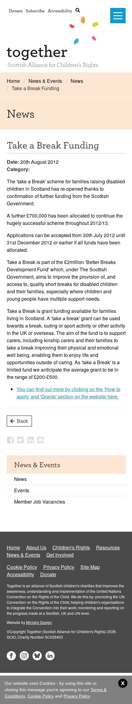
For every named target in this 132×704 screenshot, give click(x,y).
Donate (16, 10)
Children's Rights (71, 547)
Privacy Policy (58, 566)
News (77, 80)
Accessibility (60, 10)
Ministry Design (39, 622)
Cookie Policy (22, 566)
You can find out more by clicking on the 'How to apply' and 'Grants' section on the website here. (68, 393)
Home (13, 80)
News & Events (45, 80)
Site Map (90, 566)
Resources (108, 547)
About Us (36, 547)
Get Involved (60, 554)
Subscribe (35, 10)
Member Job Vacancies (39, 501)
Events (21, 490)
